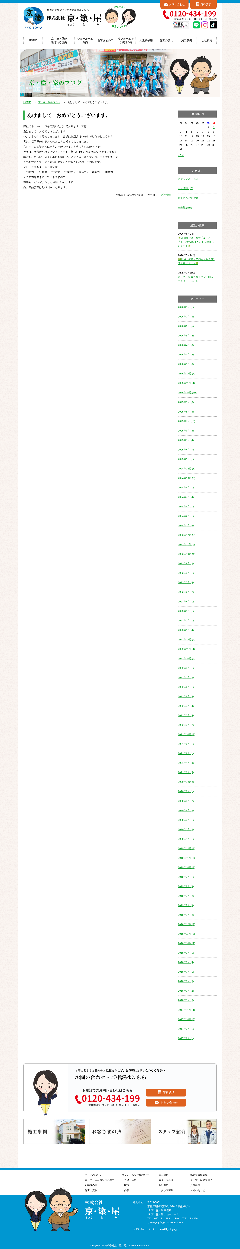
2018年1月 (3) (186, 1000)
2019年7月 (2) (186, 895)
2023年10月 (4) (186, 554)
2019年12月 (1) (186, 848)
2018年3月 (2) (186, 990)
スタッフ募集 (166, 1190)
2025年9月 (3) (186, 402)
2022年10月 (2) (186, 658)
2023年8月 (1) (186, 573)
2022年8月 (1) (186, 668)
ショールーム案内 (85, 40)
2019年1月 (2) (186, 914)
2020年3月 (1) (186, 820)
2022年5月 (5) (186, 696)
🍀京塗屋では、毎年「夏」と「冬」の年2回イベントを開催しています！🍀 (197, 241)
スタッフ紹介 (166, 1180)
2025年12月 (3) (186, 373)
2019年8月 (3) (186, 886)
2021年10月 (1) (186, 734)
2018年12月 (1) (186, 924)
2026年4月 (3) (186, 345)
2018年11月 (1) (186, 933)
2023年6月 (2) (186, 592)
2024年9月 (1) (186, 487)
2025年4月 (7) (186, 449)
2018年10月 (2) (186, 943)
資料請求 (205, 4)
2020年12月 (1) (186, 781)
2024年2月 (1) (186, 516)
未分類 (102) (185, 207)
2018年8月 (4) (186, 962)
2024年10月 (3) (186, 478)
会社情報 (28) (185, 188)
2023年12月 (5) (186, 535)
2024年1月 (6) (186, 525)
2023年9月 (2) (186, 563)
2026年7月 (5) (186, 316)
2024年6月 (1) (186, 506)
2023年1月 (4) (186, 630)
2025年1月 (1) (186, 459)
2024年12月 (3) (186, 468)
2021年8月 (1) (186, 743)
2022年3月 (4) (186, 715)
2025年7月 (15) (186, 421)
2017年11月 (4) (186, 1009)
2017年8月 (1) (186, 1038)
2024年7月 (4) (186, 497)
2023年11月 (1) (186, 544)
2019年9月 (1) (186, 876)
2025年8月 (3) (186, 411)
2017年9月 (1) (186, 1028)
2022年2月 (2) (186, 725)
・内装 (125, 1190)
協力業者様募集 (198, 1174)
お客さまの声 (105, 40)
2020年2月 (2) (186, 829)
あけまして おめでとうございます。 (69, 115)
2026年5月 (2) (186, 335)
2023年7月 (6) (186, 582)
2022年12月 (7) (186, 639)
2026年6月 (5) (186, 326)
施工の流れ (166, 40)
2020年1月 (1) (186, 839)
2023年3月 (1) (186, 611)
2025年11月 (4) (186, 383)
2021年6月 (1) (186, 753)
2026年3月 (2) (186, 354)
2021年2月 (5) (186, 772)
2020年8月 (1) (186, 791)
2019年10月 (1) (186, 867)
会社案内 (163, 1185)
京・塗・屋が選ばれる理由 (59, 40)
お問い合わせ (177, 4)
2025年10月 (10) (187, 392)
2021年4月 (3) (186, 762)
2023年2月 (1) (186, 620)
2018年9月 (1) (186, 952)
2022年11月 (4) (186, 649)
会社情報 (165, 194)
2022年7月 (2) (186, 677)
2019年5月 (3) (186, 905)
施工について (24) (188, 198)
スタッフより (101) (188, 178)
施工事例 (163, 1174)
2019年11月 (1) (186, 858)
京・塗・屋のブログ (49, 102)
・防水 (125, 1185)
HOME (33, 40)
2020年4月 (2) (186, 810)
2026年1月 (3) (186, 364)
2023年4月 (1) (186, 601)
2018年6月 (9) (186, 981)
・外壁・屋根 (129, 1180)
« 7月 (181, 155)
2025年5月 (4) (186, 440)
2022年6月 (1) (186, 687)
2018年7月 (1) (186, 971)
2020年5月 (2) (186, 801)
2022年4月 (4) (186, 706)
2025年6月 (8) (186, 430)
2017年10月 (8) (186, 1019)
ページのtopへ (93, 1174)
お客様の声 (91, 1185)
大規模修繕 (146, 40)
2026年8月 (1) (186, 307)
